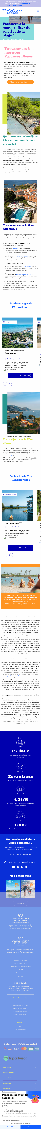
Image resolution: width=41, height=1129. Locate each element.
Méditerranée (8, 456)
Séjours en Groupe (20, 960)
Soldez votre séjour (20, 1014)
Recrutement (20, 973)
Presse (20, 969)
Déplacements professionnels (20, 966)
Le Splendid (26, 267)
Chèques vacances (20, 1011)
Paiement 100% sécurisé (20, 1044)
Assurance (20, 1002)
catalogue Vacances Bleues (13, 676)
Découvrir (20, 903)
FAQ (20, 1026)
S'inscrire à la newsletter (20, 854)
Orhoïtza (15, 248)
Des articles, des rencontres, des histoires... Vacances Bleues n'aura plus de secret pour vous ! (20, 988)
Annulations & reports (20, 1005)
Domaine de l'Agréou (23, 274)
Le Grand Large (22, 256)
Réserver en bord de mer (20, 82)
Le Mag (20, 976)
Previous (4, 332)
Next (30, 332)
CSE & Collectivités (20, 963)
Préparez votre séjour (20, 1008)
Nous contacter (20, 1029)
